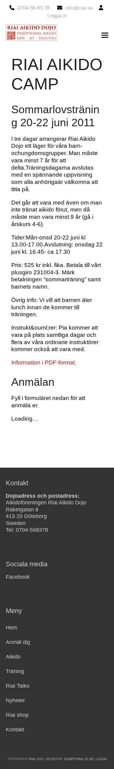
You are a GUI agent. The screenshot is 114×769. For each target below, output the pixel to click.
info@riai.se (79, 8)
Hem (11, 628)
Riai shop (17, 715)
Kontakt (15, 730)
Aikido (13, 657)
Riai (32, 759)
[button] (105, 35)
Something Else (78, 759)
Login (101, 759)
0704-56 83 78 (33, 8)
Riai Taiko (17, 686)
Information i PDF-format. (43, 362)
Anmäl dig (18, 642)
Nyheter (15, 700)
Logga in (57, 16)
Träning (15, 671)
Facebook (18, 577)
